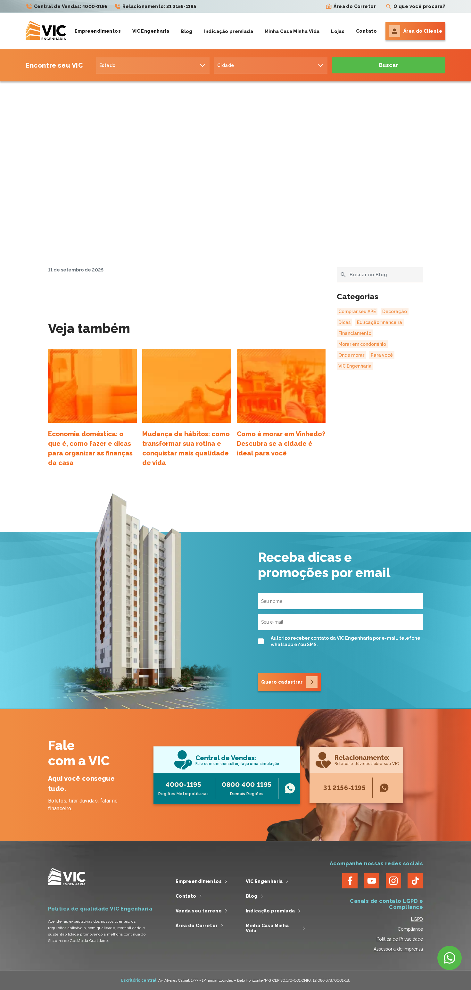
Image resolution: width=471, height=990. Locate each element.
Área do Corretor (355, 6)
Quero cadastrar (281, 682)
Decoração (394, 311)
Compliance (410, 929)
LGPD (417, 919)
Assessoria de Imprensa (398, 949)
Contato (366, 31)
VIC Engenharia (150, 31)
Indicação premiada (228, 31)
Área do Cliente (422, 31)
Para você (382, 355)
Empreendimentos (98, 31)
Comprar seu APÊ (357, 311)
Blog (187, 31)
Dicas (344, 322)
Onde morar (351, 355)
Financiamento (354, 333)
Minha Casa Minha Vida (292, 31)
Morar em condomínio (362, 344)
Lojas (337, 31)
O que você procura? (419, 6)
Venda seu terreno (199, 910)
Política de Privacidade (399, 939)
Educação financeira (379, 322)
